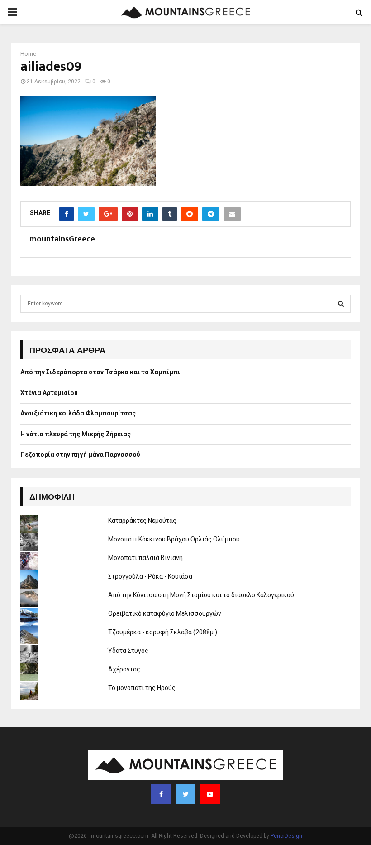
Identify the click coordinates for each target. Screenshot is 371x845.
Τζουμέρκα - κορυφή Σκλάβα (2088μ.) (162, 632)
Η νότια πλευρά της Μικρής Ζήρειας (75, 434)
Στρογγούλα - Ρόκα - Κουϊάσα (150, 576)
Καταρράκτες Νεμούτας (142, 520)
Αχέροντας (124, 669)
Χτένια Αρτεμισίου (49, 392)
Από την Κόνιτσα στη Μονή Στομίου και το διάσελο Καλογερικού (201, 595)
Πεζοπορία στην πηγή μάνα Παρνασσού (80, 454)
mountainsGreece (62, 239)
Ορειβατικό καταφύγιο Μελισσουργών (164, 613)
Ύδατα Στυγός (128, 650)
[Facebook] (161, 794)
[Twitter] (185, 794)
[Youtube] (210, 794)
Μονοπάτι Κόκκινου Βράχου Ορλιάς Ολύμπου (174, 539)
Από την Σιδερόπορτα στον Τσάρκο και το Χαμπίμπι (100, 372)
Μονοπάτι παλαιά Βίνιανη (145, 557)
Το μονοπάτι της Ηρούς (142, 687)
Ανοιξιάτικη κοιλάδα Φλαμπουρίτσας (78, 413)
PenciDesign (286, 836)
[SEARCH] (341, 304)
